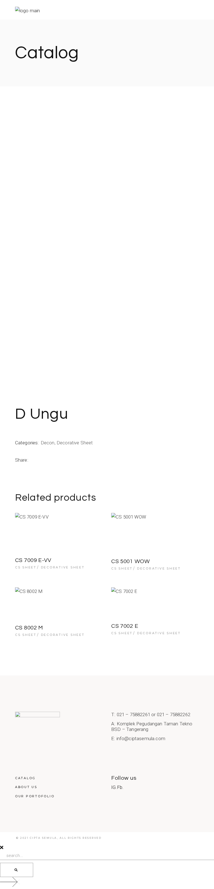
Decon (48, 442)
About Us (26, 787)
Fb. (120, 787)
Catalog (25, 778)
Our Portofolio (35, 796)
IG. (114, 787)
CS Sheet (26, 567)
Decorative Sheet (75, 442)
